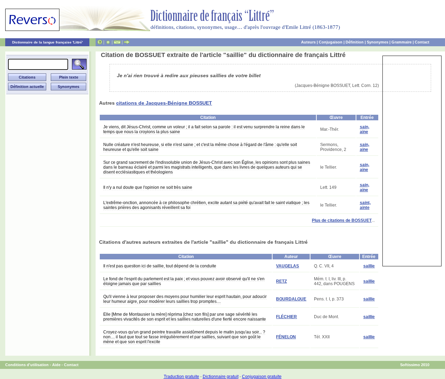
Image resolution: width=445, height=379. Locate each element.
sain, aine (364, 129)
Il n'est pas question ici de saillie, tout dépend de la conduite (159, 266)
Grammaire (401, 42)
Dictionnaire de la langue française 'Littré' (47, 42)
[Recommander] (127, 42)
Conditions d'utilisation (27, 365)
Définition (355, 42)
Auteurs (308, 42)
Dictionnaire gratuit (220, 376)
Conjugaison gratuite (262, 376)
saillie (369, 266)
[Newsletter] (117, 42)
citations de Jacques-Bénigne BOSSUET (164, 103)
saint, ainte (365, 205)
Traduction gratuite (181, 376)
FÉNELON (286, 336)
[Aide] (99, 42)
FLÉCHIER (286, 316)
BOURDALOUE (291, 299)
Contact (422, 42)
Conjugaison (330, 42)
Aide (56, 365)
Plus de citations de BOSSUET (342, 220)
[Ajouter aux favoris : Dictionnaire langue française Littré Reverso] (108, 42)
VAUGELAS (287, 266)
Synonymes (377, 42)
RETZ (281, 281)
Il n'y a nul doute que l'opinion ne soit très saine (147, 187)
